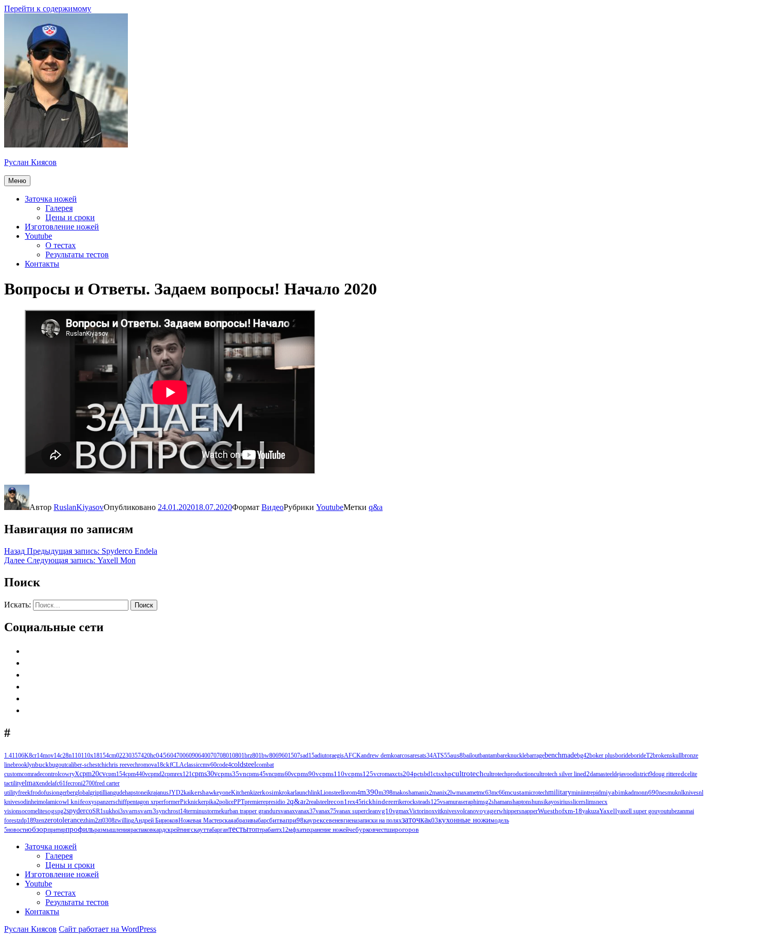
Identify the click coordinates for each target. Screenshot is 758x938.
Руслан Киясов (30, 162)
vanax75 (326, 811)
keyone (222, 792)
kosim (270, 792)
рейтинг (181, 829)
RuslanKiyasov (79, 507)
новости (17, 829)
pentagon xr (141, 801)
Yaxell (608, 811)
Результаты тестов (77, 254)
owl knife (72, 801)
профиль (79, 829)
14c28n (63, 755)
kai (187, 792)
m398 (385, 792)
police (226, 801)
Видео (272, 507)
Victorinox (422, 811)
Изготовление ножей (62, 226)
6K (25, 755)
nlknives (688, 792)
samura (451, 801)
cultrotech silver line (558, 774)
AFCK (352, 755)
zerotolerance (63, 820)
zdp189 (27, 820)
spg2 (61, 811)
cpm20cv (92, 774)
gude (119, 792)
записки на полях (379, 820)
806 (273, 755)
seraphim (471, 801)
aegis (338, 755)
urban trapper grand (248, 811)
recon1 (338, 801)
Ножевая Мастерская (206, 820)
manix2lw (444, 792)
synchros (167, 811)
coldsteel (243, 764)
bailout (471, 755)
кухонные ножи (464, 820)
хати (302, 829)
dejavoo (623, 774)
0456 (163, 755)
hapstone (135, 792)
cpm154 (115, 774)
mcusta (514, 792)
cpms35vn (232, 774)
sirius (563, 801)
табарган (217, 829)
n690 (652, 792)
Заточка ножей (51, 198)
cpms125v (362, 774)
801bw (260, 755)
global (82, 792)
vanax (288, 811)
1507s (295, 755)
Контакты (42, 263)
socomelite (32, 811)
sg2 (487, 801)
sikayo (549, 801)
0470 (176, 755)
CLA (178, 764)
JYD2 (176, 792)
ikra (151, 792)
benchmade (561, 755)
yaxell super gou (637, 811)
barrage (535, 755)
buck (42, 764)
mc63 (484, 792)
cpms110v (333, 774)
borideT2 (642, 755)
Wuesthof (551, 811)
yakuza (590, 811)
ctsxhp (442, 774)
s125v (435, 801)
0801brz (242, 755)
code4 (224, 764)
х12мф (287, 829)
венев (336, 820)
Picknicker (193, 801)
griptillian (101, 792)
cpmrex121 (178, 774)
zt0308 (106, 820)
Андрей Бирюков (156, 820)
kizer (256, 792)
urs (276, 811)
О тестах (60, 245)
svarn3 (147, 811)
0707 (213, 755)
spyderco (79, 811)
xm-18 (573, 811)
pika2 (212, 801)
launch (303, 792)
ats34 (426, 755)
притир (56, 829)
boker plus (602, 755)
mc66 (498, 792)
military (559, 792)
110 (76, 755)
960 (283, 755)
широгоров (402, 829)
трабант (269, 829)
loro (347, 792)
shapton (519, 801)
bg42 (583, 755)
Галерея (59, 208)
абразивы (246, 820)
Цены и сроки (70, 217)
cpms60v (283, 774)
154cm (108, 755)
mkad (627, 792)
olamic (51, 801)
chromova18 (148, 764)
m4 (356, 792)
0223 (122, 755)
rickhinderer (378, 801)
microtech (536, 792)
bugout (57, 764)
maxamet (467, 792)
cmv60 (208, 764)
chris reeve (119, 764)
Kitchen (240, 792)
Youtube (38, 236)
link (315, 792)
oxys (91, 801)
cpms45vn (259, 774)
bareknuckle (511, 755)
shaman (500, 801)
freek (24, 792)
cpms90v (306, 774)
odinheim (31, 801)
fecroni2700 (80, 783)
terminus (196, 811)
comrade (32, 774)
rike (400, 801)
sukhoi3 (113, 811)
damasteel (602, 774)
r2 (306, 801)
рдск (165, 829)
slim (588, 801)
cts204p (406, 774)
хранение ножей (328, 829)
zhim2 (90, 820)
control (50, 774)
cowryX (69, 774)
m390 (369, 792)
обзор (37, 829)
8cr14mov (41, 755)
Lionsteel (331, 792)
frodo (37, 792)
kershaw (202, 792)
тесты (238, 829)
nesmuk (668, 792)
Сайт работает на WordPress (107, 929)
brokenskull (667, 755)
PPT (239, 801)
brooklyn (24, 764)
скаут (198, 829)
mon (639, 792)
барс (263, 820)
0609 (189, 755)
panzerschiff (112, 801)
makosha (403, 792)
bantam (488, 755)
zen (40, 820)
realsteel (318, 801)
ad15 (309, 755)
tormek (215, 811)
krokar (287, 792)
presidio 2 (278, 801)
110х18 (90, 755)
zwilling (124, 820)
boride (623, 755)
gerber (67, 792)
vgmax (400, 811)
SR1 (97, 811)
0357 (134, 755)
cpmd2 (156, 774)
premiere (255, 801)
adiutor (323, 755)
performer (168, 801)
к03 (433, 820)
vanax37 (305, 811)
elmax (30, 783)
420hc (148, 755)
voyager (487, 811)
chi (102, 764)
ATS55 (441, 755)
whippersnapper (518, 811)
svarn (130, 811)
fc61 (60, 783)
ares (415, 755)
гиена (350, 820)
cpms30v (205, 774)
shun (535, 801)
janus (162, 792)
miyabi (610, 792)
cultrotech (468, 773)
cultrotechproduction (509, 774)
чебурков (362, 829)
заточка (415, 819)
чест (380, 829)
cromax (386, 774)
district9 (642, 774)
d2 (586, 774)
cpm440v (136, 774)
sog (50, 811)
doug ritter (665, 774)
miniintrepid (586, 792)
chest (93, 764)
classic (192, 764)
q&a (376, 507)
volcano (466, 811)
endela (47, 783)
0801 (226, 755)
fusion (51, 792)
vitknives (446, 811)
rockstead (416, 801)
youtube (667, 811)
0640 (201, 755)
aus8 (456, 755)
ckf (167, 764)
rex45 (354, 801)
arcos (403, 755)
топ (254, 829)
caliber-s (76, 764)
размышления (112, 829)
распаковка (144, 829)
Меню (17, 181)
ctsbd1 (425, 774)
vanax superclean (357, 811)
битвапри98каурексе (299, 820)
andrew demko (379, 755)
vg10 (385, 811)
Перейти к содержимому (47, 8)
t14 (182, 811)
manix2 (423, 792)
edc (682, 774)
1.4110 (12, 755)
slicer (576, 801)
